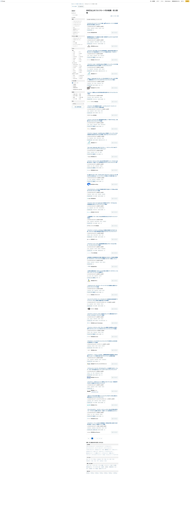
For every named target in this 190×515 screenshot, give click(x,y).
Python (95, 459)
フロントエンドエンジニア (90, 446)
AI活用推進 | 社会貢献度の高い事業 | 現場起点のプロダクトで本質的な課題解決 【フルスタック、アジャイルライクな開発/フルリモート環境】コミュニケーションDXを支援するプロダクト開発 (102, 259)
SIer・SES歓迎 (95, 468)
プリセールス (88, 454)
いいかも (115, 32)
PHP (98, 460)
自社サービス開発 (113, 465)
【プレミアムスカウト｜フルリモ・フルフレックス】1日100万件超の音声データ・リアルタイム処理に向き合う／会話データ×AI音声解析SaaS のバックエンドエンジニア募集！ (102, 411)
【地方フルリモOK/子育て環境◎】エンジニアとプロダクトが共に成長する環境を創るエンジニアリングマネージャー (102, 396)
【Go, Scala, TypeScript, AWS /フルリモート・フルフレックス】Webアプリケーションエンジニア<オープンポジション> (102, 148)
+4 (104, 43)
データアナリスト (115, 454)
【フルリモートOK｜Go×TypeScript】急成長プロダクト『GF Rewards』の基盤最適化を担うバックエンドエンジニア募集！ (102, 203)
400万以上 (88, 473)
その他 (104, 454)
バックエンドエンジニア (99, 446)
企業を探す (81, 6)
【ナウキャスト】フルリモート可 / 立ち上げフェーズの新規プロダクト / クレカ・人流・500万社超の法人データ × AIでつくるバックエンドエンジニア (102, 369)
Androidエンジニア (89, 451)
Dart (113, 459)
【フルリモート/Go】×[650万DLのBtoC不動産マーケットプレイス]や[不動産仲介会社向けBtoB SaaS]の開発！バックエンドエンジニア (102, 65)
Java (87, 459)
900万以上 (110, 473)
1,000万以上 (115, 473)
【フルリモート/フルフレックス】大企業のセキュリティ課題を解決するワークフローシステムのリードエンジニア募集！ (102, 314)
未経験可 (102, 466)
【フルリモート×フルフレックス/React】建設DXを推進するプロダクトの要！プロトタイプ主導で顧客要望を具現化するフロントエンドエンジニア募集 (102, 231)
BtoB (87, 468)
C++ (89, 459)
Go (107, 459)
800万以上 (106, 473)
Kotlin (106, 460)
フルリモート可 (94, 465)
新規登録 (187, 1)
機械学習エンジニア (108, 449)
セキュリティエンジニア (90, 447)
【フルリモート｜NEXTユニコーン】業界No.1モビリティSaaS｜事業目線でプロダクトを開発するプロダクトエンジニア (102, 382)
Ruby (105, 459)
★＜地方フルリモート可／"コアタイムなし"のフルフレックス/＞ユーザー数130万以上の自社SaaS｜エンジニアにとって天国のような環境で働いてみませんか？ (102, 176)
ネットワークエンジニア (99, 447)
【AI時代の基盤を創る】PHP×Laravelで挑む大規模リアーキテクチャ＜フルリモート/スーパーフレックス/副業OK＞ (102, 271)
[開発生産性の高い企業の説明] (81, 89)
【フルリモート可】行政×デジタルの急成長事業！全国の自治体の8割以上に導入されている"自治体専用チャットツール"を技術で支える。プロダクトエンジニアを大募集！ (102, 52)
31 (97, 438)
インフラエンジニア (108, 446)
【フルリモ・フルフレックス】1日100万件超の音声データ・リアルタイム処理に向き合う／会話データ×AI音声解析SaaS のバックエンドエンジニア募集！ (102, 162)
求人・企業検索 (152, 1)
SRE (103, 449)
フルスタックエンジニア (90, 449)
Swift (110, 459)
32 (99, 438)
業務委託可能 (111, 466)
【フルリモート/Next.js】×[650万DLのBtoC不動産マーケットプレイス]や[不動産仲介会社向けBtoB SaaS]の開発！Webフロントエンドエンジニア (102, 134)
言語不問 (90, 468)
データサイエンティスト (108, 451)
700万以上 (101, 473)
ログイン (182, 1)
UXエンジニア (101, 451)
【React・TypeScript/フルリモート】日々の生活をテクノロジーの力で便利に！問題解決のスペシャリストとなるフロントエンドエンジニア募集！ (102, 79)
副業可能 (106, 466)
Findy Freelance (167, 1)
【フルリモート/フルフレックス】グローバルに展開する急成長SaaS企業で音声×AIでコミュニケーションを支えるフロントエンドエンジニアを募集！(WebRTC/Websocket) (102, 329)
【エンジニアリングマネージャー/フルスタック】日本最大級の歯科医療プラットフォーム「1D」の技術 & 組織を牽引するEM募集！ (102, 299)
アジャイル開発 (100, 465)
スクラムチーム (106, 465)
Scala (92, 460)
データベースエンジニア (108, 447)
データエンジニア (108, 454)
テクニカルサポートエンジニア (96, 454)
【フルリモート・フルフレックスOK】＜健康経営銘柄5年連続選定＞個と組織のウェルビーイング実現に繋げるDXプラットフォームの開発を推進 (102, 355)
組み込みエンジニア (89, 453)
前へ (88, 438)
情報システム (111, 453)
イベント (162, 1)
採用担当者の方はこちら (176, 1)
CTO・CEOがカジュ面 (96, 466)
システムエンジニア (105, 453)
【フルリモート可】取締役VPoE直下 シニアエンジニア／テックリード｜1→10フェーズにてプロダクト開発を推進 (102, 106)
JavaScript (99, 459)
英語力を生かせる (89, 466)
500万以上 (92, 473)
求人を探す (75, 6)
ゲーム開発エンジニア (97, 453)
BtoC (115, 466)
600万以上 (97, 473)
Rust (95, 460)
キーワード (74, 13)
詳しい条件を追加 (78, 106)
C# (91, 459)
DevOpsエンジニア (98, 449)
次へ (101, 438)
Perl (102, 459)
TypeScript (101, 460)
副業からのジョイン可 (102, 468)
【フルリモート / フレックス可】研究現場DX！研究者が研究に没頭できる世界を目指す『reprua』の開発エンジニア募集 (102, 423)
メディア (157, 1)
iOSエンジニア (114, 449)
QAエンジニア (96, 451)
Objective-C (88, 460)
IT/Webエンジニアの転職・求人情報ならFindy (77, 3)
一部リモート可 (88, 465)
